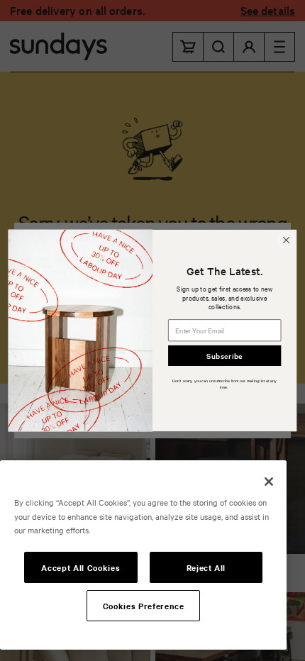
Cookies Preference (143, 605)
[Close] (268, 481)
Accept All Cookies (80, 567)
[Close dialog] (286, 240)
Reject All (206, 567)
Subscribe (224, 355)
